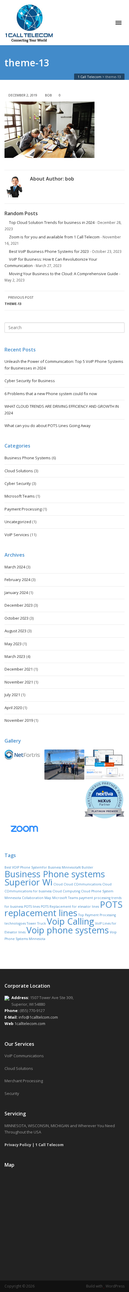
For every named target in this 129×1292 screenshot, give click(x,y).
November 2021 (18, 682)
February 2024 (17, 579)
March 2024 (14, 567)
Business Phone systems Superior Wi (54, 878)
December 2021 (18, 669)
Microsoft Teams (19, 496)
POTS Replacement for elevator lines (70, 906)
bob (48, 95)
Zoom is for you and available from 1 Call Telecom (54, 237)
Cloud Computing (66, 891)
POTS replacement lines (63, 908)
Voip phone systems (67, 930)
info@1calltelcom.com (38, 1017)
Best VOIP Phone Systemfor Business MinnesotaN (42, 867)
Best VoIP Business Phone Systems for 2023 (49, 251)
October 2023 (16, 618)
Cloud (58, 884)
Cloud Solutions (18, 470)
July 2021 (12, 694)
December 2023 (18, 605)
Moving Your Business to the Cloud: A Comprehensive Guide (63, 273)
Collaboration (33, 898)
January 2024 (16, 592)
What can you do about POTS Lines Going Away (47, 425)
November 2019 (18, 720)
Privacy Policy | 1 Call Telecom (34, 1144)
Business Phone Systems (27, 458)
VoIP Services (16, 534)
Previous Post (19, 300)
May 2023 (13, 643)
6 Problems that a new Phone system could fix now (50, 393)
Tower (31, 923)
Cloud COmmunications (82, 884)
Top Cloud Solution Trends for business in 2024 (51, 222)
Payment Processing (23, 509)
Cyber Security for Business (29, 380)
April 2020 (13, 707)
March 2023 (14, 656)
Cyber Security (17, 483)
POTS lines (32, 906)
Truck (41, 923)
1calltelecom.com (29, 1023)
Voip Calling (70, 921)
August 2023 (15, 630)
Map (47, 898)
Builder (87, 867)
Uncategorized (17, 521)
